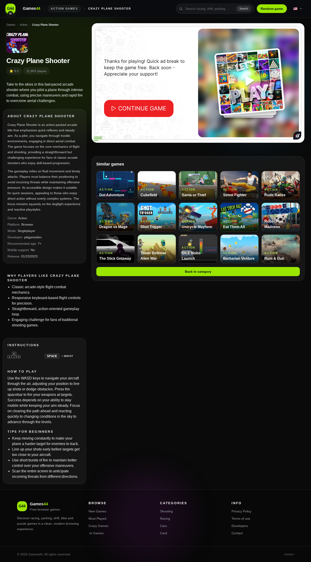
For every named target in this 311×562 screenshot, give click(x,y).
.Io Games (96, 533)
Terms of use (241, 518)
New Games (97, 511)
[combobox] (209, 8)
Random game (272, 8)
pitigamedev (33, 237)
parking (46, 518)
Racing (165, 518)
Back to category (198, 271)
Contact (237, 533)
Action (22, 218)
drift (56, 518)
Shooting (166, 511)
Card (163, 533)
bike (64, 518)
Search (243, 8)
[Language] (298, 9)
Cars (163, 526)
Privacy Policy (241, 511)
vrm (289, 554)
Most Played (97, 518)
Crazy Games (98, 526)
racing (35, 518)
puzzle (21, 523)
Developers (240, 526)
